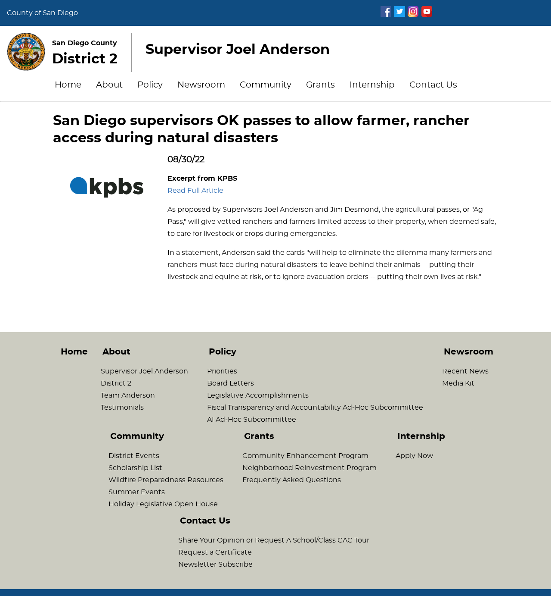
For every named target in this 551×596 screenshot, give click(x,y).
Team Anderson (128, 395)
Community (265, 85)
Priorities (222, 371)
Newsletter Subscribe (215, 564)
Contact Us (433, 85)
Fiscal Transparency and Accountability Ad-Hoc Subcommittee (315, 407)
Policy (150, 85)
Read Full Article (195, 190)
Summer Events (136, 492)
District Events (133, 455)
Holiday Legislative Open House (163, 504)
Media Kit (458, 383)
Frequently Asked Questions (291, 480)
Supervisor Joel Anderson (144, 371)
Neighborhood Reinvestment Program (309, 467)
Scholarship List (135, 467)
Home (68, 85)
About (109, 85)
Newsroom (201, 85)
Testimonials (122, 407)
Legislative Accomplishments (258, 395)
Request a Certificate (215, 552)
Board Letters (230, 383)
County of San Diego (42, 12)
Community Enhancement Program (305, 455)
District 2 (116, 383)
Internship (372, 85)
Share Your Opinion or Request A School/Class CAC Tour (273, 540)
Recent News (465, 371)
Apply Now (414, 455)
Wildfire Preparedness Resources (165, 480)
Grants (320, 85)
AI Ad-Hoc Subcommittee (251, 419)
